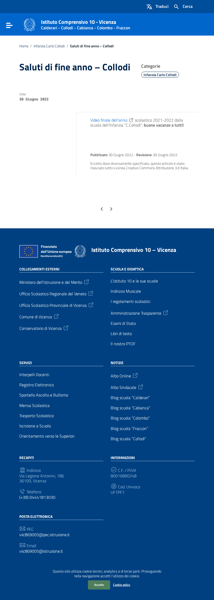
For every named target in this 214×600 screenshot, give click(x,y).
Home (23, 46)
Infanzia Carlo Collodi (49, 46)
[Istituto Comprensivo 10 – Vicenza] (29, 24)
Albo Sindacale (123, 387)
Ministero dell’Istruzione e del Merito (50, 282)
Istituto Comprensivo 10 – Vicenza (133, 249)
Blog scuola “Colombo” (130, 418)
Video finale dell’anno (108, 120)
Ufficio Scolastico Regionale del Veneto (52, 293)
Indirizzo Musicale (126, 291)
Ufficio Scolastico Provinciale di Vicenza (53, 305)
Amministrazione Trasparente (136, 312)
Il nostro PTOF (123, 343)
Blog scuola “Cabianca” (130, 407)
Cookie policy (121, 584)
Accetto (99, 584)
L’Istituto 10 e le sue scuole (134, 281)
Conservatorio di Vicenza (40, 328)
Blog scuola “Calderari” (130, 397)
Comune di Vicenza (35, 316)
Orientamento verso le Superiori (46, 436)
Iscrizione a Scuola (35, 425)
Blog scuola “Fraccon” (129, 428)
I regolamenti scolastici (130, 301)
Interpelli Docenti (34, 374)
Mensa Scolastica (34, 405)
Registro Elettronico (36, 384)
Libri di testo (121, 333)
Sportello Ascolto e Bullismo (43, 395)
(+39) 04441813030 (37, 497)
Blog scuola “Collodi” (128, 438)
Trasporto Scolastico (36, 415)
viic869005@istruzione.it (41, 551)
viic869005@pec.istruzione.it (44, 534)
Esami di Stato (123, 323)
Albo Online (121, 375)
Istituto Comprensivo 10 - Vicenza (85, 23)
